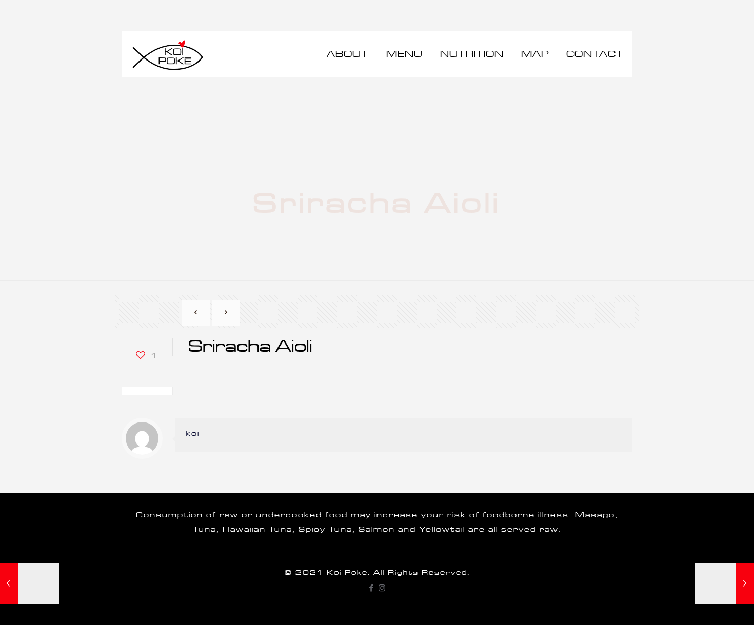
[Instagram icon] (382, 588)
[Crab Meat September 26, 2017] (724, 583)
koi (193, 433)
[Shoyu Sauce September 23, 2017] (29, 583)
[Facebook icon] (371, 588)
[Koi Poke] (168, 54)
